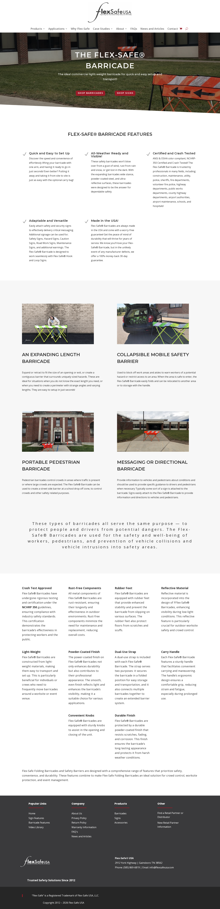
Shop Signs (125, 93)
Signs (117, 818)
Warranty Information (84, 827)
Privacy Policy (79, 818)
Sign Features (36, 818)
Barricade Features (39, 822)
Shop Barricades (90, 93)
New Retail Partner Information (168, 824)
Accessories (121, 822)
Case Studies (101, 29)
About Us (77, 813)
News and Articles (152, 29)
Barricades (120, 813)
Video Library (36, 827)
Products (36, 29)
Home (32, 813)
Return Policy (79, 822)
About (120, 29)
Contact (172, 29)
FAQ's (75, 831)
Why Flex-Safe (80, 29)
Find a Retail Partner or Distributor (170, 815)
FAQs (133, 29)
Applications (56, 29)
